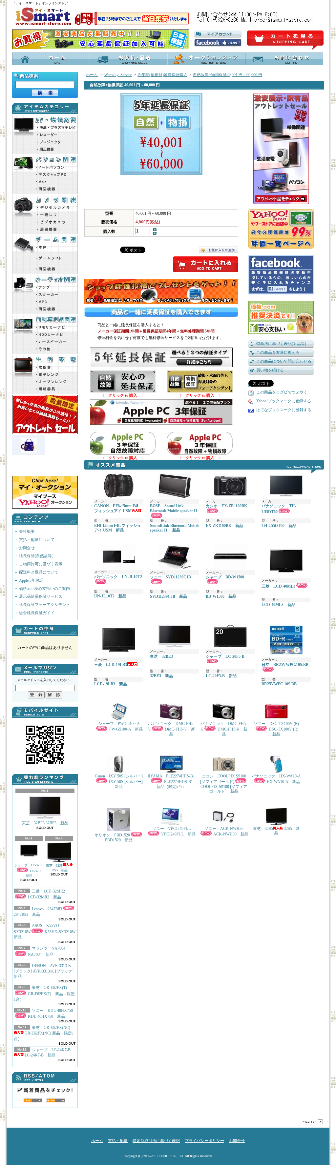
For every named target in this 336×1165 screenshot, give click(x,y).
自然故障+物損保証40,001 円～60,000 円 (227, 74)
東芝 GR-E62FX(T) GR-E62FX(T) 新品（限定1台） (44, 993)
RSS (33, 1100)
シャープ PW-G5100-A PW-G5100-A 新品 (120, 726)
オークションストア (206, 58)
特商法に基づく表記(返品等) (281, 343)
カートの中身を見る (45, 630)
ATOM (56, 1100)
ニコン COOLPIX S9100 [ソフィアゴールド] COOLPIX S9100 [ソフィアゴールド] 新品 (223, 783)
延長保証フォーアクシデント (44, 604)
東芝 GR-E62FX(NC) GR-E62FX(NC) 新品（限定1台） (44, 1033)
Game (45, 254)
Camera (45, 214)
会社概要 (27, 531)
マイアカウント (218, 34)
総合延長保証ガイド (36, 613)
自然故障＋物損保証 (200, 381)
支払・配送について (129, 58)
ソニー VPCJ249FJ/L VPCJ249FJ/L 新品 (174, 831)
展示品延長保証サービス (40, 596)
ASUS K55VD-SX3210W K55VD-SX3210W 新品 (46, 931)
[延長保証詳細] (161, 366)
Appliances (45, 374)
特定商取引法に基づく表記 (156, 1140)
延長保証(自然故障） (37, 555)
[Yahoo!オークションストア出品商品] (45, 507)
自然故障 (123, 381)
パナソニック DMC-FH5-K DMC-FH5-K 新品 (223, 728)
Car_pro (45, 334)
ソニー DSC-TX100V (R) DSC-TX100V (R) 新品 (277, 728)
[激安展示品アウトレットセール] (288, 148)
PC (45, 174)
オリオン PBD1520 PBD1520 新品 (113, 837)
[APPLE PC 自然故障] (123, 453)
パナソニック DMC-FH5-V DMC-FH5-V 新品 (171, 728)
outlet (45, 414)
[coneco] (45, 454)
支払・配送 (118, 1140)
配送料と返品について (38, 572)
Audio (45, 294)
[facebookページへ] (281, 274)
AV (45, 134)
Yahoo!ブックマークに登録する (283, 401)
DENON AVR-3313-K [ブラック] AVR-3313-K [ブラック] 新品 (44, 971)
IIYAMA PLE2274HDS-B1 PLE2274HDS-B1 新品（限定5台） (172, 781)
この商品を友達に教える (278, 352)
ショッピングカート (285, 40)
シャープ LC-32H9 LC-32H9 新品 (28, 870)
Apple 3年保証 (31, 580)
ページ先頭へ (312, 1121)
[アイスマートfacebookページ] (218, 43)
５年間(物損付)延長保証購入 (162, 74)
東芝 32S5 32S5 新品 (57, 868)
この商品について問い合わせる (283, 361)
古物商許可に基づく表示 (40, 564)
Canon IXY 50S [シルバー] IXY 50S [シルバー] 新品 (119, 781)
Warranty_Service (118, 74)
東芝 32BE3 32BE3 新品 (45, 823)
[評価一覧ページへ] (281, 229)
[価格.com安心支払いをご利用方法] (281, 317)
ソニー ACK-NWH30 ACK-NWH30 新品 (226, 831)
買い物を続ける (270, 370)
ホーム (51, 58)
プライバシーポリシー (204, 1140)
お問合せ (284, 58)
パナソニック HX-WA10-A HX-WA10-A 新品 (276, 779)
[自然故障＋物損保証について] (200, 453)
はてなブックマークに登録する (283, 410)
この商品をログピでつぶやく (281, 392)
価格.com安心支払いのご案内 (44, 588)
